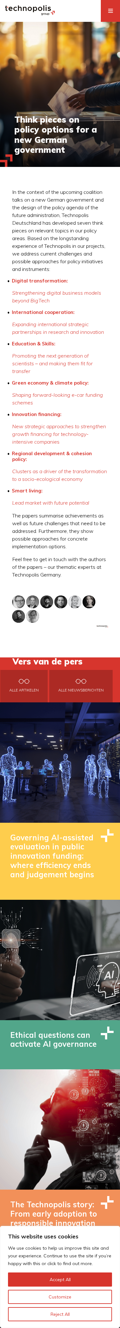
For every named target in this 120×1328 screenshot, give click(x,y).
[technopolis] (30, 13)
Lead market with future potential (50, 502)
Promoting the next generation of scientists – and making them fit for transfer (52, 363)
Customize (60, 1297)
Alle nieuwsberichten (81, 690)
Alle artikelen (24, 690)
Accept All (60, 1279)
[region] (60, 1277)
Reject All (60, 1314)
